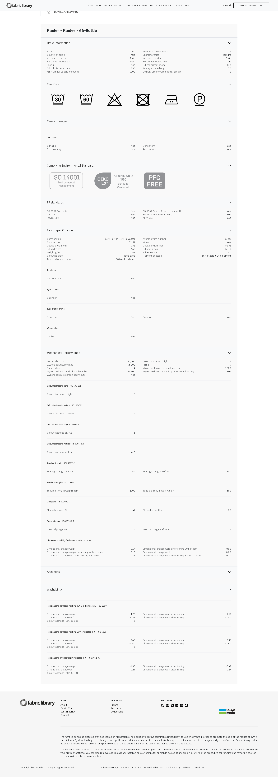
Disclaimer (198, 767)
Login (187, 5)
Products (116, 708)
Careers (125, 767)
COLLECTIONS (133, 5)
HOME (90, 5)
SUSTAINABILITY (163, 5)
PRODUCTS (119, 5)
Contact (178, 5)
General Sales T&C (153, 767)
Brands (114, 705)
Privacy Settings (110, 767)
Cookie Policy (173, 767)
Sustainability (67, 711)
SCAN (225, 5)
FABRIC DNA (147, 5)
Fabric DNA (66, 708)
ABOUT (99, 5)
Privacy (186, 767)
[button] (251, 5)
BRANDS (108, 5)
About (63, 705)
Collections (117, 711)
